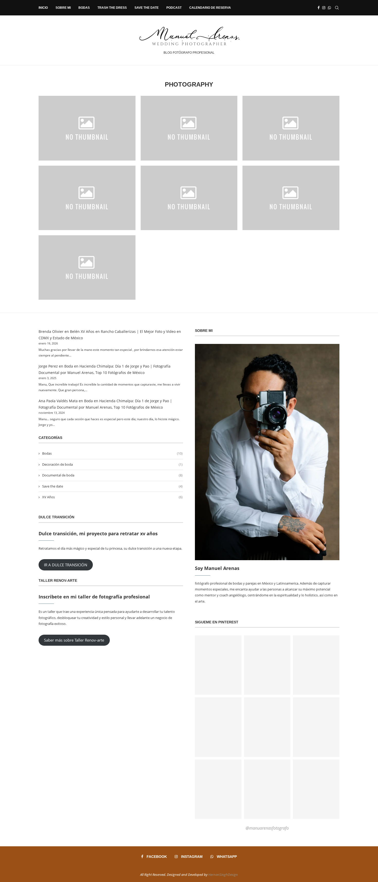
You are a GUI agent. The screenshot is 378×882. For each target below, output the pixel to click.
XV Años (112, 497)
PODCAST (174, 8)
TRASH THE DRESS (112, 8)
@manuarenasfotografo (267, 828)
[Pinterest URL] (218, 665)
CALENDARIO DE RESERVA (210, 8)
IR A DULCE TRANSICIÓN (65, 564)
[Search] (336, 7)
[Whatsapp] (329, 7)
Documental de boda (112, 475)
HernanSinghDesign (223, 874)
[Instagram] (323, 7)
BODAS (84, 8)
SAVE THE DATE (146, 8)
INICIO (43, 8)
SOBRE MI (63, 8)
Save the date (112, 486)
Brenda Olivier (51, 331)
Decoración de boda (112, 464)
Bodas (112, 453)
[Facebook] (319, 7)
